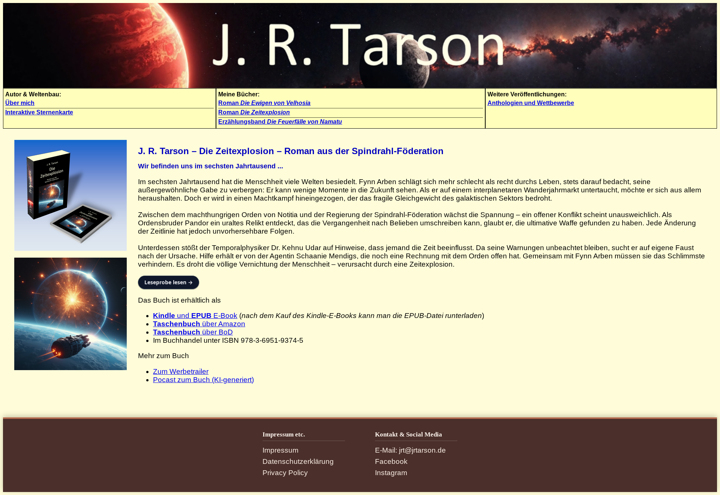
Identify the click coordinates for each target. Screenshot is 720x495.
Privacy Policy (285, 473)
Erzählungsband (280, 121)
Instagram (391, 473)
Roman (264, 103)
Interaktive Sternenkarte (39, 112)
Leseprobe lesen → (168, 282)
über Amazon (199, 324)
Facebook (391, 461)
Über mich (19, 103)
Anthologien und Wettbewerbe (531, 103)
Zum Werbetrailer (180, 371)
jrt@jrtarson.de (422, 450)
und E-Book (195, 316)
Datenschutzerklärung (298, 461)
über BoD (193, 332)
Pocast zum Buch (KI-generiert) (203, 380)
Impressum (280, 450)
